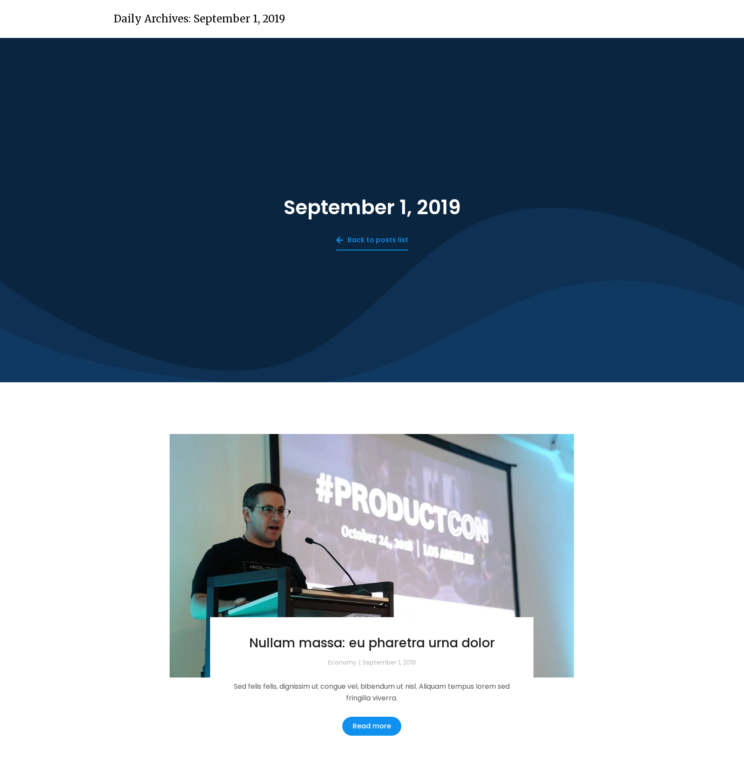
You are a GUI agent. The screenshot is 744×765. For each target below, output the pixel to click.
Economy (342, 662)
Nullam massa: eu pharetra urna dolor (372, 643)
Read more (372, 726)
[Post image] (372, 556)
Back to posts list (377, 240)
